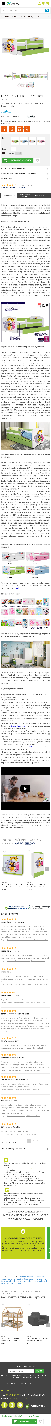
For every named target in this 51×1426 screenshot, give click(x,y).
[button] (24, 1421)
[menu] (39, 3)
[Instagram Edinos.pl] (12, 1406)
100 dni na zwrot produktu (13, 169)
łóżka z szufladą (17, 1279)
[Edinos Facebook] (4, 1406)
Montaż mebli (7, 179)
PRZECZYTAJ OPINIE (8, 187)
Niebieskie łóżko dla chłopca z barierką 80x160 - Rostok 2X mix (26, 961)
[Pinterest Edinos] (20, 1406)
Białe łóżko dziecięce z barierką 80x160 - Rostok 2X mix (23, 1089)
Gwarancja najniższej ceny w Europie (18, 174)
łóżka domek (6, 1281)
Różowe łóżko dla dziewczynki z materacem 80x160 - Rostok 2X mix (27, 940)
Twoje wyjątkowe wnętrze (33, 1168)
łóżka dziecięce (18, 726)
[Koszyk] (47, 3)
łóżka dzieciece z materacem (35, 1279)
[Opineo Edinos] (35, 1406)
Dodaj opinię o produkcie (13, 1149)
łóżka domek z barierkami (37, 1281)
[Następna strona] (38, 1141)
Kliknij (31, 747)
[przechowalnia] (43, 3)
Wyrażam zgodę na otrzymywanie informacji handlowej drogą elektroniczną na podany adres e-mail (27, 1376)
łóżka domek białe (19, 1281)
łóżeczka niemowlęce (28, 1277)
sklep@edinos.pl (18, 1398)
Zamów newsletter (25, 1366)
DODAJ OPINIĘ (20, 187)
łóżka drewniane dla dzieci (11, 1283)
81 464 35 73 (12, 1394)
